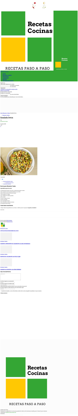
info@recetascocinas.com (11, 412)
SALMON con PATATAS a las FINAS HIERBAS (10, 269)
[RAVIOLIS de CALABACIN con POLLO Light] (6, 253)
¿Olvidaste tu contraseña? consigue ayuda (8, 89)
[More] (17, 144)
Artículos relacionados (6, 230)
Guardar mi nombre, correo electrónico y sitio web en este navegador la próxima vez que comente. (21, 290)
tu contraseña (13, 86)
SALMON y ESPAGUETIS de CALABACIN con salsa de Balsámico (15, 243)
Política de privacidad (4, 90)
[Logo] (27, 70)
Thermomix (6, 76)
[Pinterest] (10, 144)
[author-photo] (3, 227)
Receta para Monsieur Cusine (8, 181)
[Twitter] (6, 144)
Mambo (5, 79)
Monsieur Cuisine (7, 75)
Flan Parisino (9, 220)
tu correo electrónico (14, 94)
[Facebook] (2, 144)
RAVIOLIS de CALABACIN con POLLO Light (10, 256)
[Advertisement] (39, 105)
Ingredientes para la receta (9, 182)
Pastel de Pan (9, 221)
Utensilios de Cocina (8, 80)
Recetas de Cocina (4, 121)
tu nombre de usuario (14, 85)
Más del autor (15, 230)
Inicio (1, 113)
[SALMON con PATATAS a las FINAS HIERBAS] (6, 265)
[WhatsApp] (13, 144)
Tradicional (5, 78)
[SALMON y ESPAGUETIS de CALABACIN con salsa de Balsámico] (6, 240)
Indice (4, 73)
